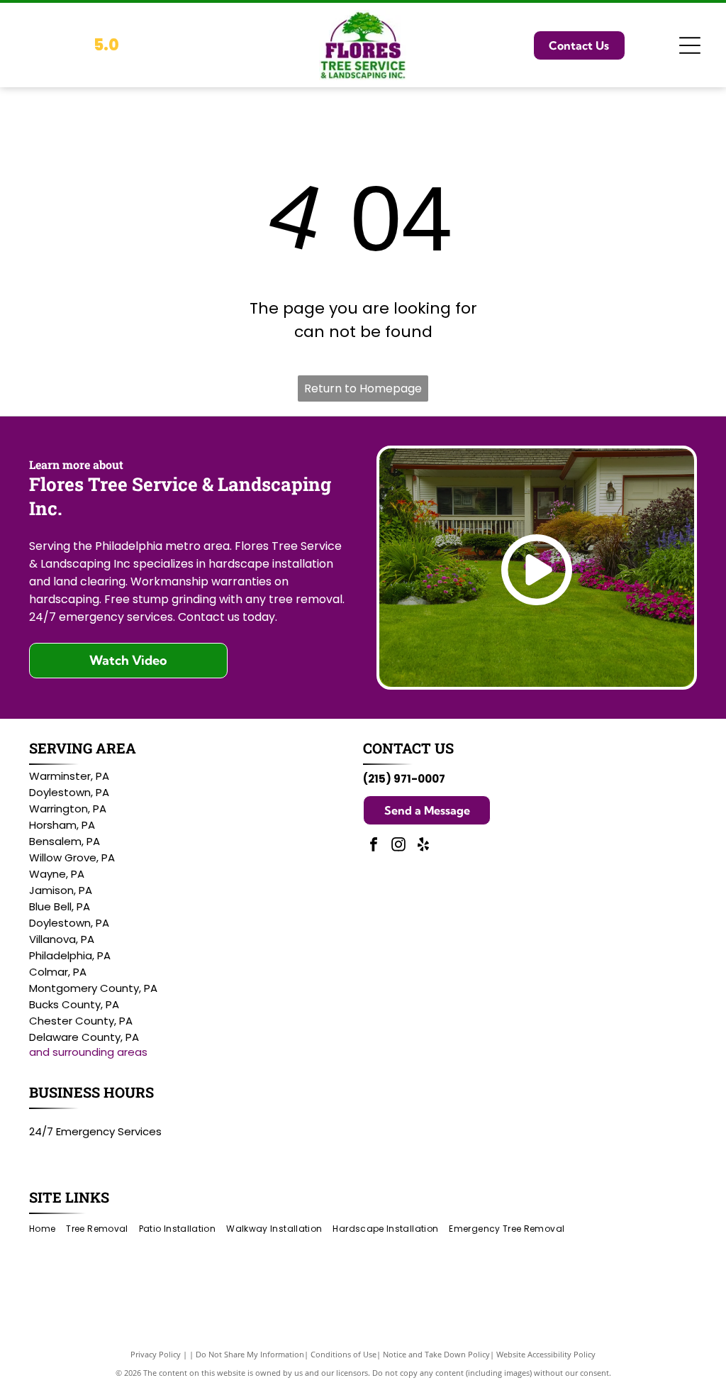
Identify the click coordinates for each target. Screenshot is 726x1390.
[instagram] (398, 846)
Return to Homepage (363, 388)
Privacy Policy (155, 1354)
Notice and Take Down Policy (436, 1354)
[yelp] (423, 846)
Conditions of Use (343, 1354)
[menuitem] (47, 1229)
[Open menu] (689, 45)
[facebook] (373, 846)
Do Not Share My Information (250, 1354)
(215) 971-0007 (404, 778)
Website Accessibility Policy (546, 1354)
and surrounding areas (88, 1051)
